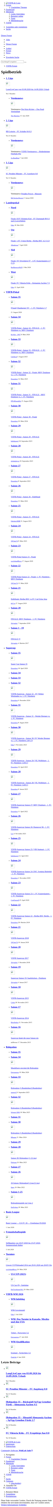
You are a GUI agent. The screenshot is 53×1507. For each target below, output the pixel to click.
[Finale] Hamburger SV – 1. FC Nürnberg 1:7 (29, 308)
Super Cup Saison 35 (19, 664)
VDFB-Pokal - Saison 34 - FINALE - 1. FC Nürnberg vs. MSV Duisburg (28, 329)
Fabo (12, 225)
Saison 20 (16, 608)
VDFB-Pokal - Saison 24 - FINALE (25, 537)
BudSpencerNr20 (16, 267)
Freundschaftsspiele (16, 1232)
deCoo (13, 603)
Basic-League (12, 1212)
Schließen (22, 1505)
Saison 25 (16, 505)
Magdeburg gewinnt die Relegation (24, 1068)
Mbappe (13, 1137)
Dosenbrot (14, 379)
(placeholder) (16, 1483)
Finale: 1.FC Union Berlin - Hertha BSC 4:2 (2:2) (30, 241)
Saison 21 (16, 588)
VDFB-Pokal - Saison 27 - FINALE (25, 477)
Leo (12, 834)
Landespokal (12, 202)
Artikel (8, 48)
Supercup (11, 648)
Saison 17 (16, 1007)
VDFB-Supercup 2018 (20, 938)
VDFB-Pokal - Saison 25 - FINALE (25, 517)
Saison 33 (16, 339)
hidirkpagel (15, 441)
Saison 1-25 (17, 1192)
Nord (13, 207)
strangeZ (14, 1092)
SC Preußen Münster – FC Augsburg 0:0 (22, 174)
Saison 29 (16, 425)
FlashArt (14, 1357)
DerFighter (14, 1207)
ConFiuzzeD (15, 900)
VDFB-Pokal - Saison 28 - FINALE (25, 457)
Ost (12, 230)
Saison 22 (16, 565)
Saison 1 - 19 (17, 628)
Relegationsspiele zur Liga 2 (22, 1203)
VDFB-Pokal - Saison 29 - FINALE (25, 437)
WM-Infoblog (18, 1299)
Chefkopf (14, 357)
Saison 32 (16, 361)
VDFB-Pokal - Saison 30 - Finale (24, 417)
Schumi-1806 (15, 1112)
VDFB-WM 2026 (14, 1294)
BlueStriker (14, 1022)
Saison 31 (16, 383)
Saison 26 (16, 486)
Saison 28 (16, 446)
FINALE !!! (15, 639)
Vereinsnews (17, 98)
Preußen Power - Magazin (31, 194)
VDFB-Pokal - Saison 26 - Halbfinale (25, 497)
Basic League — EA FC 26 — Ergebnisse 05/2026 (26, 1223)
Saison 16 (16, 1027)
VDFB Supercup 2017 (20, 958)
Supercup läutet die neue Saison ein (24, 1038)
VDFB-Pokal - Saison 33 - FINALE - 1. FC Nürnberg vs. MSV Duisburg (28, 351)
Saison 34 (16, 317)
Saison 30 (16, 405)
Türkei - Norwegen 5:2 (20, 1333)
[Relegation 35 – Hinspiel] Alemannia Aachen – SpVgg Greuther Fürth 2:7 (29, 1418)
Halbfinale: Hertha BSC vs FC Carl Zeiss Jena (29, 599)
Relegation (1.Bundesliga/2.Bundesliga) (26, 1088)
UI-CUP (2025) (18, 1274)
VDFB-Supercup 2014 (20, 1018)
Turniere (10, 1254)
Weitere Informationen (9, 1505)
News (8, 53)
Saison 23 (16, 545)
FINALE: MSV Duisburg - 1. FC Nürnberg (28, 619)
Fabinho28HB (15, 521)
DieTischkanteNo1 (17, 1289)
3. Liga (9, 162)
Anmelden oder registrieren (16, 27)
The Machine (15, 116)
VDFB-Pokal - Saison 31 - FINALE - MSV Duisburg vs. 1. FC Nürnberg (28, 396)
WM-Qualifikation (20, 1341)
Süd (13, 249)
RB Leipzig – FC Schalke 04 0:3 (19, 131)
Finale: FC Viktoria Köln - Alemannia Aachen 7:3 (30, 283)
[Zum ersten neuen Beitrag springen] (8, 85)
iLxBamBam (15, 158)
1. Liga (9, 78)
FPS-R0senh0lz (16, 401)
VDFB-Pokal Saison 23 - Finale (23, 557)
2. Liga (9, 120)
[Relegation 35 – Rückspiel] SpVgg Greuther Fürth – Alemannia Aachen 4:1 (28, 1403)
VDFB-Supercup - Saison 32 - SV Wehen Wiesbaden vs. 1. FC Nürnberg (27, 695)
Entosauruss (15, 1072)
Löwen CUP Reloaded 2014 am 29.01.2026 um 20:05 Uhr (29, 1265)
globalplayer (15, 461)
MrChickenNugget (17, 198)
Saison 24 (16, 526)
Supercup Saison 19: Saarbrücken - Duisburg (28, 978)
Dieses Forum (6, 36)
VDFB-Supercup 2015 (20, 998)
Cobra (13, 1002)
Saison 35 (16, 297)
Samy (13, 1187)
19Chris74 (14, 541)
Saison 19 (16, 967)
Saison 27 (16, 465)
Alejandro (14, 623)
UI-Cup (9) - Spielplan (19, 1285)
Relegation (11, 1047)
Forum (8, 51)
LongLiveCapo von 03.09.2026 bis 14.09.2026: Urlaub (27, 89)
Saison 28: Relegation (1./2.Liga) (24, 1158)
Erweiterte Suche (12, 57)
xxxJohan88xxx (16, 561)
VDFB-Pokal (12, 292)
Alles (8, 40)
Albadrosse (14, 245)
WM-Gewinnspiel (18, 1310)
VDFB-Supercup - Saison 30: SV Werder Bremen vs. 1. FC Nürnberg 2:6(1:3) (30, 739)
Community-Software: (17, 1450)
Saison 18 (16, 987)
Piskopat (14, 1162)
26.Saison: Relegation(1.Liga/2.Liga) (25, 1183)
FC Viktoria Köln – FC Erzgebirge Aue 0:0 (27, 1433)
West (13, 272)
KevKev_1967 (16, 334)
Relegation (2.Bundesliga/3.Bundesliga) (26, 1108)
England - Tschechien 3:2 (21, 1353)
